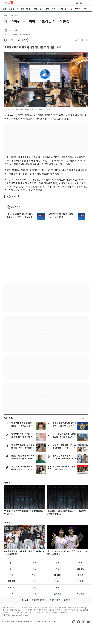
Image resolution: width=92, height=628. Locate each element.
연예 (6, 482)
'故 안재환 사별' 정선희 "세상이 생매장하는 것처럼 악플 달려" (22, 437)
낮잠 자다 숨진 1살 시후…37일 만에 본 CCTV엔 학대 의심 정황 (64, 448)
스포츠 (7, 522)
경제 (57, 562)
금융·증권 (80, 569)
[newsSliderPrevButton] (79, 419)
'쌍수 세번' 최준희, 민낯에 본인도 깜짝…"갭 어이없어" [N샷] (22, 469)
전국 (11, 569)
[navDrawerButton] (86, 3)
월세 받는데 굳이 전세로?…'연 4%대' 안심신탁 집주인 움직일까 (64, 458)
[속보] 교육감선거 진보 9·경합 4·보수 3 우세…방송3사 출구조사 (20, 215)
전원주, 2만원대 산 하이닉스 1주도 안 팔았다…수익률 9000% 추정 (22, 458)
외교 (34, 569)
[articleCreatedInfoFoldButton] (29, 35)
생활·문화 (11, 581)
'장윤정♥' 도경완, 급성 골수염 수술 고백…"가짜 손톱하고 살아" (22, 448)
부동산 (34, 575)
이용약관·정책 (55, 600)
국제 (80, 562)
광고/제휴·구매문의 (39, 600)
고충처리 (67, 600)
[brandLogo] (8, 2)
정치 (11, 562)
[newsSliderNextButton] (85, 419)
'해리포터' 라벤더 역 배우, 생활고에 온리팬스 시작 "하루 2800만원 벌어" (22, 426)
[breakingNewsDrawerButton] (81, 2)
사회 (34, 562)
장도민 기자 (12, 30)
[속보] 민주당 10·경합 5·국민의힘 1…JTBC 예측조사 (60, 215)
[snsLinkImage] (73, 621)
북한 (57, 569)
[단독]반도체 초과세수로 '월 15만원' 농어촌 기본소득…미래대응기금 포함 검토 (64, 437)
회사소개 (25, 600)
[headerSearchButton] (77, 2)
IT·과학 (57, 575)
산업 (6, 15)
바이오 (80, 575)
